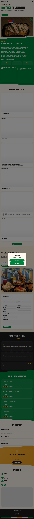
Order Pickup (17, 263)
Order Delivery (17, 260)
